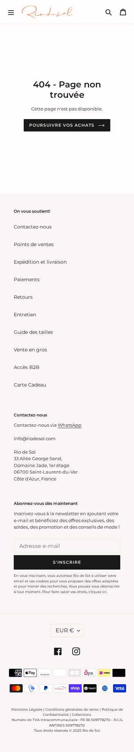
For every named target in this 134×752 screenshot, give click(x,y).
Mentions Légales (26, 709)
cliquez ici (98, 592)
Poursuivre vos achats (61, 125)
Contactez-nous (33, 227)
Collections (81, 714)
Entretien (25, 314)
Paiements (27, 279)
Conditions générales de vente (72, 709)
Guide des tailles (33, 332)
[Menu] (11, 11)
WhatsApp (69, 425)
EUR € (65, 630)
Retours (23, 297)
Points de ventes (34, 244)
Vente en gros (30, 350)
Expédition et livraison (40, 262)
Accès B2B (27, 367)
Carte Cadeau (30, 385)
